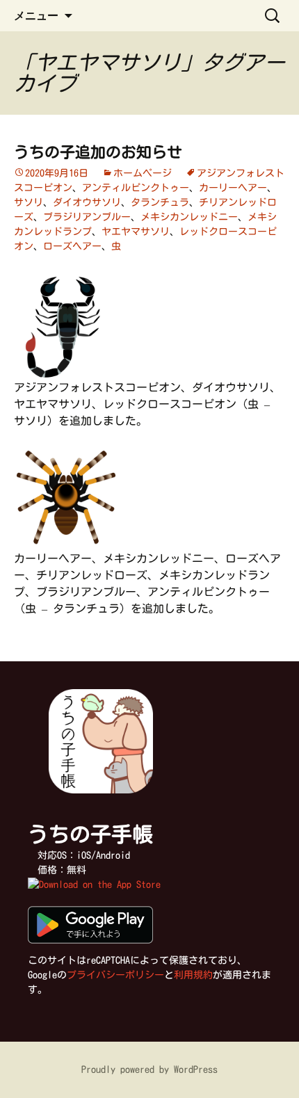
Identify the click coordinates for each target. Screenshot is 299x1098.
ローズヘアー (72, 246)
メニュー (36, 15)
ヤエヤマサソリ (136, 231)
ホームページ (142, 173)
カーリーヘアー (233, 188)
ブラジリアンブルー (87, 217)
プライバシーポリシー (115, 975)
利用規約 (193, 975)
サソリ (28, 202)
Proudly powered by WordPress (149, 1069)
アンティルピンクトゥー (135, 188)
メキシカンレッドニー (189, 217)
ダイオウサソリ (87, 202)
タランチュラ (160, 202)
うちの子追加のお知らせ (98, 152)
